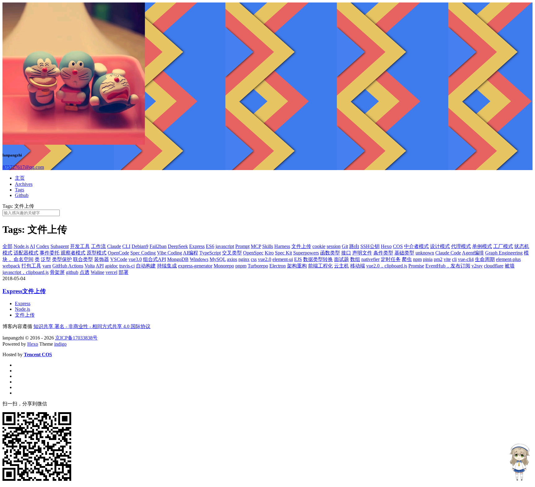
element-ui (282, 259)
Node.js (21, 246)
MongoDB (178, 259)
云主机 (341, 265)
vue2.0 (264, 259)
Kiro (269, 252)
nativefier (370, 259)
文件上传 (301, 246)
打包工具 (31, 265)
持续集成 (167, 265)
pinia (428, 259)
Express (197, 246)
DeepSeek (178, 246)
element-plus (508, 259)
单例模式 (482, 246)
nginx (244, 259)
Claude (114, 246)
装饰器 (101, 259)
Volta (90, 265)
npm (417, 259)
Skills (267, 246)
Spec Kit (283, 252)
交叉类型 (232, 252)
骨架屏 (57, 272)
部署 (123, 272)
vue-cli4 (466, 259)
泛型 (46, 259)
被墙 (510, 265)
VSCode (118, 259)
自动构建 (146, 265)
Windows (199, 259)
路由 (354, 246)
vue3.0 (135, 259)
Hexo (386, 246)
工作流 (98, 246)
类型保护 (62, 259)
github (72, 272)
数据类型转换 (318, 259)
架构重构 (297, 265)
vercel (111, 272)
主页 (20, 178)
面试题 (341, 259)
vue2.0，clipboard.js (386, 265)
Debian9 (140, 246)
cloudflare (493, 265)
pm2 (438, 259)
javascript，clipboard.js (25, 272)
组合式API (154, 259)
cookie (318, 246)
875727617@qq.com (23, 167)
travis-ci (127, 265)
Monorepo (224, 265)
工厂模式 (503, 246)
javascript (224, 246)
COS (398, 246)
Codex (42, 246)
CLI (126, 246)
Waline (97, 272)
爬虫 (407, 259)
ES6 (210, 246)
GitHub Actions (67, 265)
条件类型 (383, 252)
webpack (11, 265)
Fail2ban (158, 246)
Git (345, 246)
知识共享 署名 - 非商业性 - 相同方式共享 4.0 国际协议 (91, 326)
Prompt (242, 246)
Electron (277, 265)
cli (454, 259)
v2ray (477, 265)
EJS (298, 259)
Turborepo (258, 265)
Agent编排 (473, 252)
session (334, 246)
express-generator (195, 265)
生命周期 (485, 259)
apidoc (111, 265)
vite (447, 259)
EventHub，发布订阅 (447, 265)
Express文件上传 (24, 291)
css (254, 259)
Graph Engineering (504, 252)
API (100, 265)
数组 (355, 259)
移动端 (357, 265)
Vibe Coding (169, 252)
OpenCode (118, 252)
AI (32, 246)
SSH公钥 (370, 246)
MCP (256, 246)
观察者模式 (73, 252)
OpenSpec (253, 252)
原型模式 (97, 252)
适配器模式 (26, 252)
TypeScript (210, 252)
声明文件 (362, 252)
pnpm (240, 265)
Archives (24, 184)
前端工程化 (320, 265)
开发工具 (80, 246)
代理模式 (461, 246)
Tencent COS (38, 354)
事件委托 (49, 252)
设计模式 (440, 246)
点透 (84, 272)
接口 (346, 252)
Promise (416, 265)
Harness (282, 246)
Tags (19, 189)
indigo (60, 344)
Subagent (59, 246)
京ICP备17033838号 (76, 337)
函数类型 (330, 252)
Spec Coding (143, 252)
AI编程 (190, 252)
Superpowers (306, 252)
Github (21, 195)
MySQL (218, 259)
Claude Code (448, 252)
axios (232, 259)
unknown (424, 252)
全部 (7, 246)
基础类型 (404, 252)
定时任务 (391, 259)
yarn (46, 265)
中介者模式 (416, 246)
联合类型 (83, 259)
